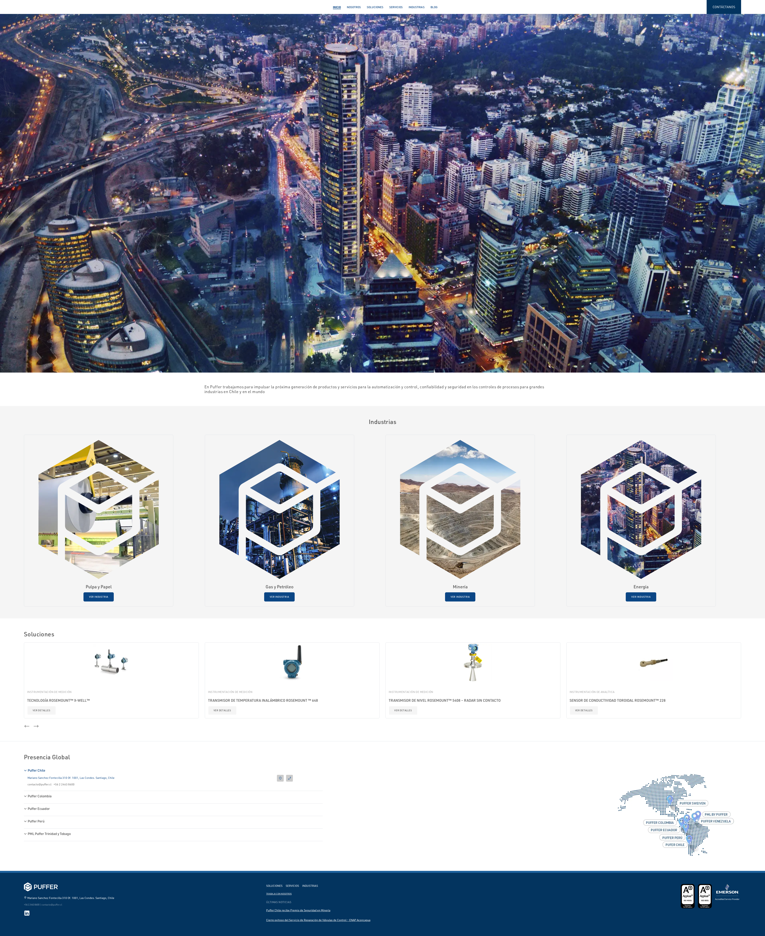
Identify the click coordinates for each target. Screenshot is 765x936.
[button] (24, 222)
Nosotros (354, 7)
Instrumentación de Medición (49, 692)
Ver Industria (98, 596)
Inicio (337, 7)
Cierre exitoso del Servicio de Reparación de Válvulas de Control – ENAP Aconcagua (318, 920)
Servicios (396, 7)
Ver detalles (41, 710)
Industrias (417, 7)
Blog (434, 7)
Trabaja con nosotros (279, 893)
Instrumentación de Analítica (592, 692)
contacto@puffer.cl (39, 784)
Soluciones (375, 7)
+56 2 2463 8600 (64, 784)
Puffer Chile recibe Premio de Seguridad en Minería (298, 910)
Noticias (35, 206)
